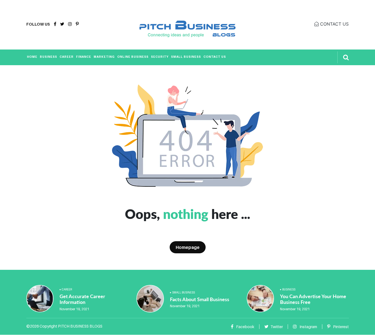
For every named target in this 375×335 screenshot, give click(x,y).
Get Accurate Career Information (82, 299)
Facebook (244, 326)
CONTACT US (334, 24)
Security (160, 57)
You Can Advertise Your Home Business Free (313, 299)
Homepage (188, 247)
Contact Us (214, 57)
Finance (83, 57)
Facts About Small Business (199, 299)
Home (32, 57)
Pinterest (340, 326)
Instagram (308, 326)
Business (48, 57)
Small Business (186, 57)
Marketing (104, 57)
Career (67, 57)
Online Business (133, 57)
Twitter (276, 326)
